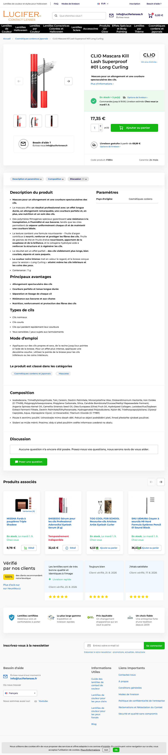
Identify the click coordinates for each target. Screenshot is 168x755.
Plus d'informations (90, 750)
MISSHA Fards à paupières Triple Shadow (16, 521)
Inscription (134, 3)
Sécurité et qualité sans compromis (138, 713)
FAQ (56, 3)
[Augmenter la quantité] (101, 126)
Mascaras (64, 373)
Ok (116, 750)
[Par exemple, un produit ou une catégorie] (56, 16)
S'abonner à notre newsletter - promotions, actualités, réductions (114, 652)
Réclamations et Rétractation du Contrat (140, 707)
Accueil (6, 38)
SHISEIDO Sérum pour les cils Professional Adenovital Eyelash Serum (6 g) (61, 523)
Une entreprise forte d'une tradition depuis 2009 (147, 621)
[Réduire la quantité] (101, 130)
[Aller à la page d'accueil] (22, 16)
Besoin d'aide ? (154, 3)
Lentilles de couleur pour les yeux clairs (99, 698)
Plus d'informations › (102, 83)
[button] (68, 81)
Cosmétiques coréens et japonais (31, 38)
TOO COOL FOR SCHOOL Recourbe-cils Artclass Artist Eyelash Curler (104, 521)
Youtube (43, 701)
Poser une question (30, 461)
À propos (123, 681)
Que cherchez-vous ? (71, 15)
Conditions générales (130, 687)
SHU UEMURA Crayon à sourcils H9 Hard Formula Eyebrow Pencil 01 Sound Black (146, 523)
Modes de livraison (71, 3)
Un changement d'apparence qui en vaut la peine (107, 621)
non (106, 750)
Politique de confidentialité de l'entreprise (142, 700)
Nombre (95, 128)
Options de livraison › (137, 97)
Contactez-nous (127, 674)
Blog (93, 724)
